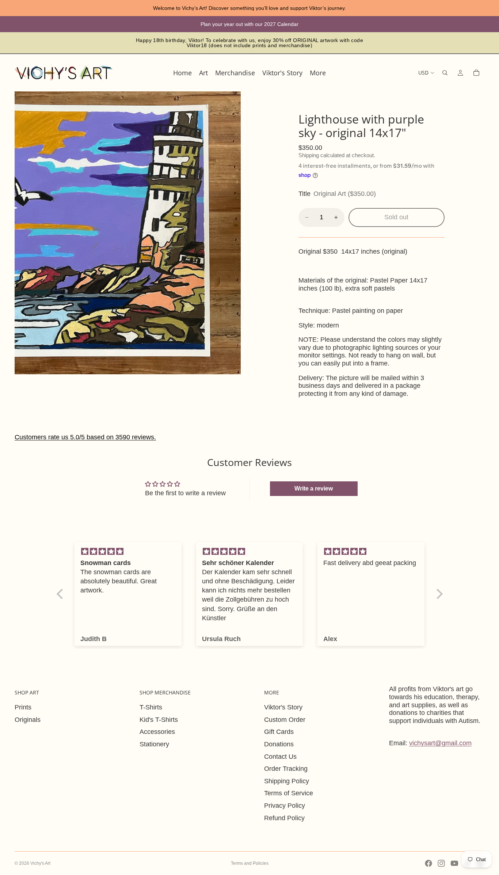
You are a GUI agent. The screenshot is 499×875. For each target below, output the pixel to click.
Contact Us (280, 756)
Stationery (154, 744)
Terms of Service (288, 793)
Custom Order (284, 719)
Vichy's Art (40, 863)
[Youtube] (454, 863)
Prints (23, 707)
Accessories (157, 731)
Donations (279, 744)
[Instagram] (441, 863)
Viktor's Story (283, 707)
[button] (61, 594)
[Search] (445, 73)
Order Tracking (286, 768)
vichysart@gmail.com (440, 743)
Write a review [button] (313, 488)
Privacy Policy (284, 805)
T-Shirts (151, 707)
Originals (28, 719)
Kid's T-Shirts (159, 719)
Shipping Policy (286, 781)
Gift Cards (279, 731)
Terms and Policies (249, 863)
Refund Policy (284, 818)
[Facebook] (428, 863)
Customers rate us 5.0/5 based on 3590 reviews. (85, 437)
